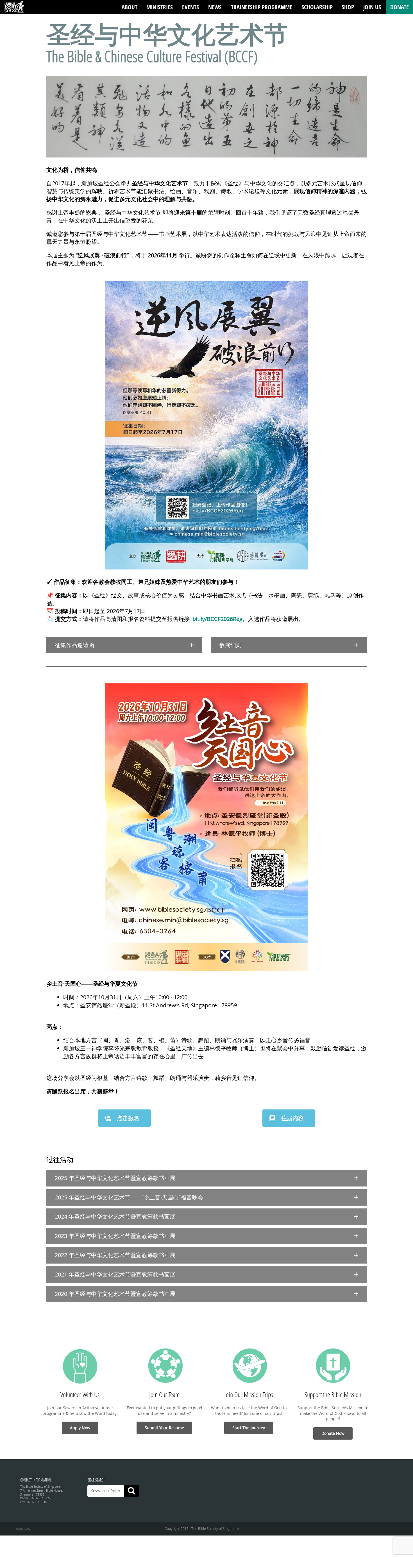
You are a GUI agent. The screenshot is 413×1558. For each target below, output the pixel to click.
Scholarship (317, 7)
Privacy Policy (23, 1528)
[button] (124, 645)
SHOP (348, 7)
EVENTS (190, 7)
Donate (399, 7)
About (129, 7)
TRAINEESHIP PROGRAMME (261, 7)
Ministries (159, 7)
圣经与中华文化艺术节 (167, 34)
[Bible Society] (14, 7)
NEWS (215, 7)
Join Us (372, 7)
